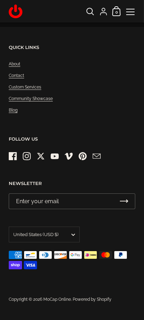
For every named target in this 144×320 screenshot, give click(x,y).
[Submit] (124, 201)
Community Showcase (31, 98)
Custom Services (25, 87)
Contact (16, 75)
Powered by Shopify (92, 299)
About (14, 64)
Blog (13, 110)
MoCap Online (57, 299)
